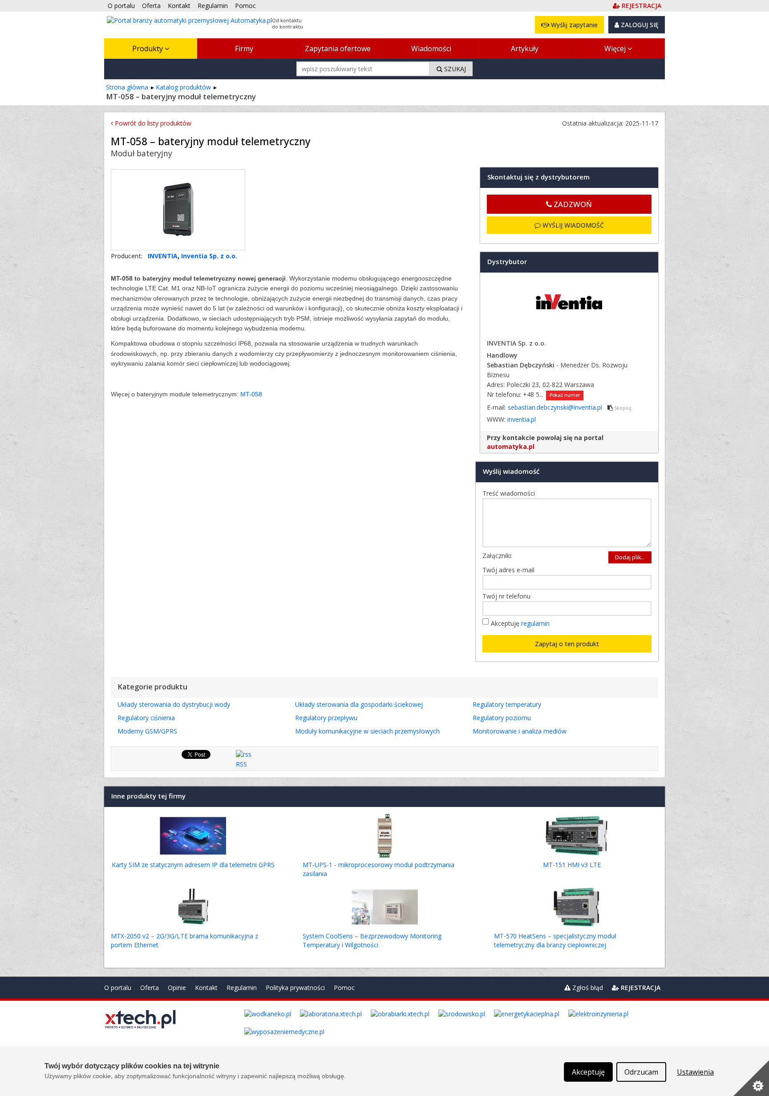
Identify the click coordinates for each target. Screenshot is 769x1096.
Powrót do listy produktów (152, 123)
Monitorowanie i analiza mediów (520, 731)
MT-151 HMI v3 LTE (572, 864)
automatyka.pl (510, 446)
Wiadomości (431, 48)
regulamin (535, 623)
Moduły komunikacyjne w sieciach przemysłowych (367, 731)
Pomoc (344, 987)
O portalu (117, 987)
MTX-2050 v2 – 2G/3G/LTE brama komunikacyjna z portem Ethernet (184, 940)
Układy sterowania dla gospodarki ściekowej (359, 704)
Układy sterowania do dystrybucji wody (173, 704)
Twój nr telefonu (508, 596)
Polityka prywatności (295, 987)
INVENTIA (163, 256)
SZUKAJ (454, 69)
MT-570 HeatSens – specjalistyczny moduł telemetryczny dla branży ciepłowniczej (555, 940)
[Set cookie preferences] (751, 1078)
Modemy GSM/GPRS (147, 731)
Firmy (244, 48)
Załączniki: (497, 555)
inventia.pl (521, 419)
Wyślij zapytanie (573, 24)
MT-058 (251, 394)
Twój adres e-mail (510, 570)
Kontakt (206, 987)
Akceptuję (520, 623)
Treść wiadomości (510, 493)
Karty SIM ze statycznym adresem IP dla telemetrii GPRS (193, 864)
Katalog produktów (183, 87)
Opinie (177, 987)
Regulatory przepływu (326, 717)
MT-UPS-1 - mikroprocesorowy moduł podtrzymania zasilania (378, 869)
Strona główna (127, 87)
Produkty (148, 48)
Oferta (149, 987)
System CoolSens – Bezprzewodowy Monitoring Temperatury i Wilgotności (372, 940)
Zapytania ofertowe (338, 48)
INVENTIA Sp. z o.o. (516, 343)
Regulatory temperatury (507, 704)
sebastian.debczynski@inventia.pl (556, 407)
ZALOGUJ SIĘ (639, 24)
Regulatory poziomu (502, 717)
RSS (241, 764)
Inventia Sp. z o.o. (209, 256)
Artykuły (524, 48)
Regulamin (242, 987)
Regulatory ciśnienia (146, 717)
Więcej (615, 48)
